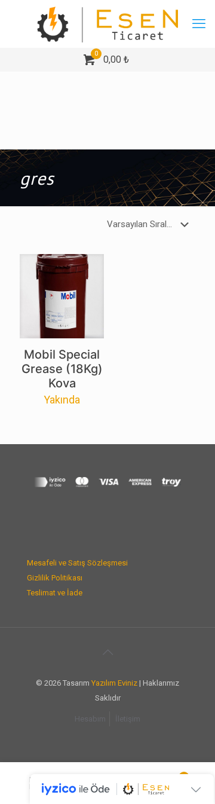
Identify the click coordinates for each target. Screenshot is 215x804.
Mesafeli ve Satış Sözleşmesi (77, 562)
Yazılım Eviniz (114, 682)
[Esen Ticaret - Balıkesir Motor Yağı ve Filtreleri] (107, 24)
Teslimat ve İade (54, 592)
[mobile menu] (199, 24)
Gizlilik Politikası (54, 577)
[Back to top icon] (107, 652)
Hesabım (90, 718)
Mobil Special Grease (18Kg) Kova (62, 368)
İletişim (127, 718)
